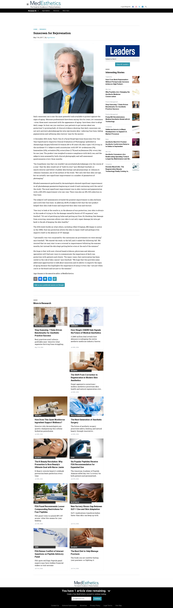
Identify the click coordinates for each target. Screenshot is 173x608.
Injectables (75, 502)
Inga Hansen (51, 37)
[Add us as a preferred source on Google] (55, 279)
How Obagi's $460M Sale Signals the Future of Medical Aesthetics (86, 331)
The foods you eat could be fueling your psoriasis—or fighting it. (85, 559)
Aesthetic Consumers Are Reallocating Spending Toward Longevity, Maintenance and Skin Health (118, 156)
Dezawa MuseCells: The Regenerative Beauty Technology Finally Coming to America (117, 169)
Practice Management (112, 102)
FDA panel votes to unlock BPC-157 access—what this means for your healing (49, 518)
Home (35, 29)
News (107, 139)
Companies (109, 127)
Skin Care (108, 89)
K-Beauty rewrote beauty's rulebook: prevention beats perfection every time (49, 473)
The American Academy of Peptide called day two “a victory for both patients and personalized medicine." (86, 473)
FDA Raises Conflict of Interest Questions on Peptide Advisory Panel (49, 554)
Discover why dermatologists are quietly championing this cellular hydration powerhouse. (48, 428)
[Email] (35, 279)
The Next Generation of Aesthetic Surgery (86, 421)
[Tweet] (50, 279)
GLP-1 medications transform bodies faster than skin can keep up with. (85, 514)
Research (43, 29)
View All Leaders (122, 64)
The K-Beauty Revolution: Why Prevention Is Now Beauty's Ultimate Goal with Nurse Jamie (49, 464)
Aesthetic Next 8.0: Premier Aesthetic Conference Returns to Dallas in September (117, 144)
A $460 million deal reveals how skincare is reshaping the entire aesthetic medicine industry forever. (86, 339)
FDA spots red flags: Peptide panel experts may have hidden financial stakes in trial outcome (49, 563)
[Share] (40, 279)
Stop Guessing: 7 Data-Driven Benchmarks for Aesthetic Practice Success (117, 107)
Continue (97, 599)
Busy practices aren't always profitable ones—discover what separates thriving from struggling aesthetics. (49, 341)
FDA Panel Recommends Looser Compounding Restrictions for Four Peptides (50, 509)
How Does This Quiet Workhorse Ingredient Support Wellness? (50, 421)
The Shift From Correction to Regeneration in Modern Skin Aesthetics (84, 378)
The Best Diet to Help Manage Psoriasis (84, 552)
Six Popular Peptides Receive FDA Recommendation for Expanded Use (84, 464)
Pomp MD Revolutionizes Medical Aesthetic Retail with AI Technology (118, 119)
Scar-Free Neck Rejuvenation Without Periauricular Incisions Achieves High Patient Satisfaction (117, 82)
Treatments (109, 77)
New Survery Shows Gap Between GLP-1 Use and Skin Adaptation (86, 507)
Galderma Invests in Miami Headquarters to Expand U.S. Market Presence (116, 132)
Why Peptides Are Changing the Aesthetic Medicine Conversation (118, 94)
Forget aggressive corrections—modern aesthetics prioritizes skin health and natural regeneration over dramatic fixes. (86, 386)
